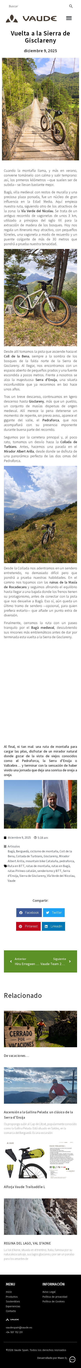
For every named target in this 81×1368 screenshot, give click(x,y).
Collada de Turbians (29, 856)
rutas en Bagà (60, 866)
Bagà (11, 851)
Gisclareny (51, 856)
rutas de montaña (38, 866)
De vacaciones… (16, 1055)
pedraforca (66, 861)
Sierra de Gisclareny (32, 876)
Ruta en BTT (16, 866)
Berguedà (22, 851)
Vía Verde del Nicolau (61, 876)
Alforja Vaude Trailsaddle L (24, 1187)
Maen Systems (66, 1358)
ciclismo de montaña (44, 851)
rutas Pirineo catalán (22, 871)
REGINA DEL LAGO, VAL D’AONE (27, 1243)
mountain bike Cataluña (42, 861)
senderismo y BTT (49, 871)
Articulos (14, 846)
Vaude (12, 881)
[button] (69, 18)
